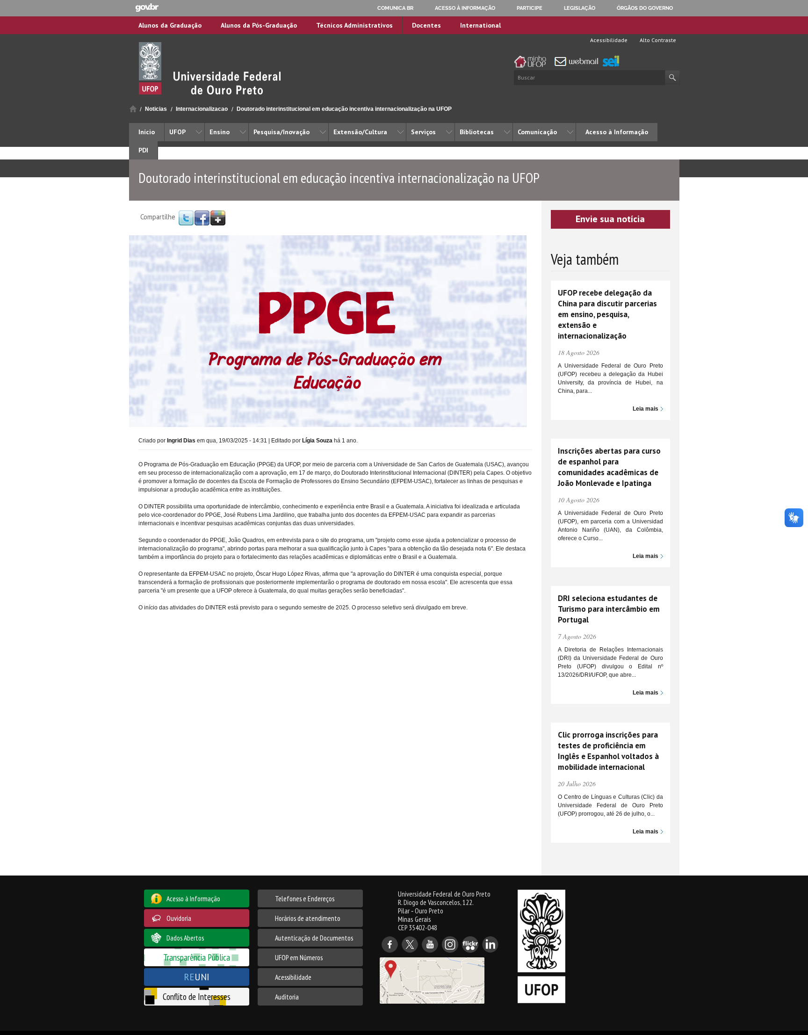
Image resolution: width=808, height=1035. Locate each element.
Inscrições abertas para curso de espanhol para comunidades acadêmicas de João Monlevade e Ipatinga (609, 467)
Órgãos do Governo (645, 8)
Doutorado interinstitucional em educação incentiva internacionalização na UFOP (344, 109)
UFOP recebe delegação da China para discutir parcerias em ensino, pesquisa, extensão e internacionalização (607, 314)
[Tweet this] (186, 217)
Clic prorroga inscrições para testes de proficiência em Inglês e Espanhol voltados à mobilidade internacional (608, 751)
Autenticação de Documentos (314, 937)
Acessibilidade (608, 39)
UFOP (177, 132)
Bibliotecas (477, 132)
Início (133, 109)
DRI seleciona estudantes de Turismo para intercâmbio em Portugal (609, 609)
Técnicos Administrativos (354, 25)
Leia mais (645, 408)
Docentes (426, 25)
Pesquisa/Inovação (281, 132)
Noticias (156, 109)
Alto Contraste (657, 39)
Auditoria (287, 996)
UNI (196, 977)
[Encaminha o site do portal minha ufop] (532, 62)
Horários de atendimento (307, 918)
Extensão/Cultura (360, 132)
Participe (529, 8)
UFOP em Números (299, 957)
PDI (143, 150)
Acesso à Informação (616, 132)
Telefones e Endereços (304, 898)
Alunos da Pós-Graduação (259, 25)
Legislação (579, 8)
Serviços (423, 132)
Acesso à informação (465, 8)
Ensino (219, 132)
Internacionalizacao (202, 109)
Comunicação (537, 132)
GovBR (147, 7)
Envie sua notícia (610, 219)
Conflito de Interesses (197, 996)
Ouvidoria (178, 918)
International (480, 25)
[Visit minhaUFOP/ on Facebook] (202, 217)
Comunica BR (395, 8)
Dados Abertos (185, 937)
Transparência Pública (196, 957)
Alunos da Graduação (170, 25)
